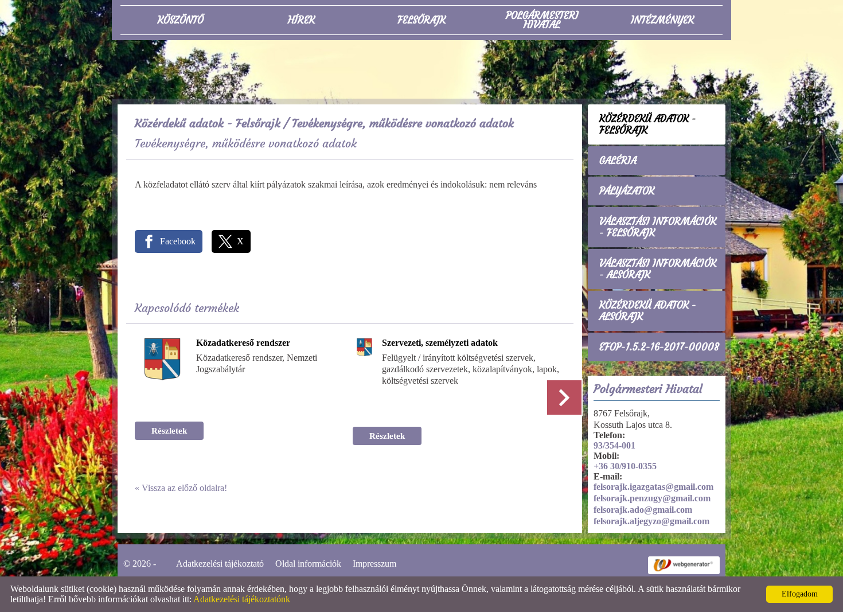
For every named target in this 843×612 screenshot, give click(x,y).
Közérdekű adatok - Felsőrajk (207, 123)
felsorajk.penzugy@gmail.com (652, 498)
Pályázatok (626, 191)
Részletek (169, 430)
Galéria (618, 160)
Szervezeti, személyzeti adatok (440, 343)
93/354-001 (614, 445)
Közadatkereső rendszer (243, 343)
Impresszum (374, 563)
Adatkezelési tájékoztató (220, 563)
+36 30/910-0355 (625, 466)
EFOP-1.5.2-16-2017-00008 (659, 347)
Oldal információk (308, 563)
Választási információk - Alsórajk (657, 269)
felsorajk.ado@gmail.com (643, 509)
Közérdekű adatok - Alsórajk (647, 311)
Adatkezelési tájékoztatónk (241, 599)
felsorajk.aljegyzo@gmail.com (651, 521)
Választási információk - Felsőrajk (657, 227)
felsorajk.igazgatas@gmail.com (653, 487)
